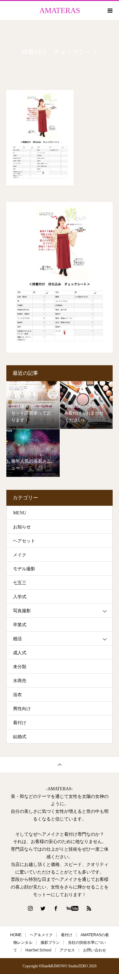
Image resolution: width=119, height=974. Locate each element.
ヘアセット (24, 540)
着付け (19, 722)
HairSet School (38, 950)
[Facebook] (55, 908)
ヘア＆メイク (41, 935)
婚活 (17, 638)
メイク (19, 554)
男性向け (22, 708)
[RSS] (89, 908)
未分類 (19, 666)
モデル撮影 (24, 568)
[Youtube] (72, 908)
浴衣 (17, 694)
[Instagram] (30, 908)
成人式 (19, 652)
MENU (19, 513)
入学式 (19, 596)
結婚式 (19, 736)
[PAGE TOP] (59, 764)
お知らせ (22, 527)
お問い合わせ (94, 950)
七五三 (19, 582)
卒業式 (19, 624)
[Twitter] (43, 908)
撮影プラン (50, 942)
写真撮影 (22, 610)
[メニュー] (109, 10)
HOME (16, 935)
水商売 (19, 680)
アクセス (67, 950)
